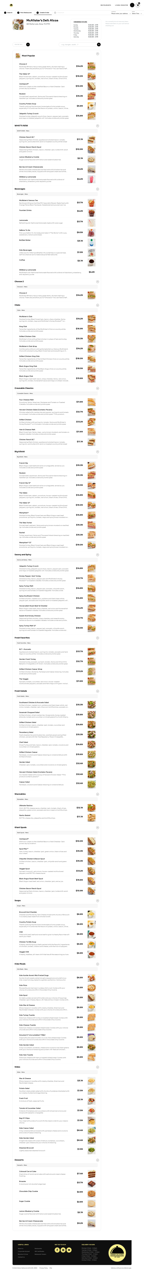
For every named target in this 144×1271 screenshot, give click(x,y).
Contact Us (21, 1257)
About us (20, 1248)
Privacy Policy (43, 1268)
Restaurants (38, 1248)
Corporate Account (24, 1251)
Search (8, 12)
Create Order (43, 12)
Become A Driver (23, 1254)
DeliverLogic (127, 1268)
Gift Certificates (39, 1251)
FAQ (51, 1268)
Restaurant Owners (40, 1254)
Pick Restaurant (25, 12)
